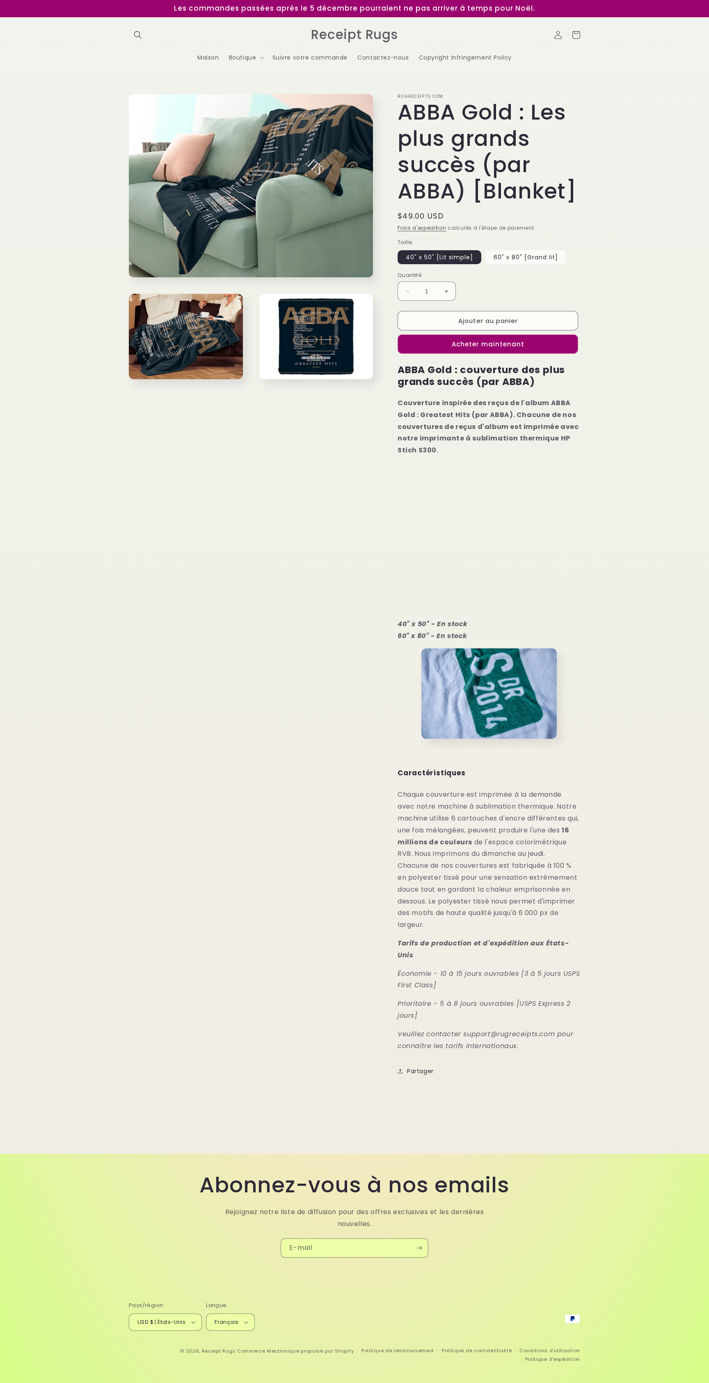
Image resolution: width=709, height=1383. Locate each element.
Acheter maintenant (488, 344)
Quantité (410, 275)
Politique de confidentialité (477, 1350)
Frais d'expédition (422, 227)
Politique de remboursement (397, 1350)
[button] (138, 35)
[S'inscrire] (419, 1248)
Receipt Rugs (219, 1351)
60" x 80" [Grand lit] (526, 257)
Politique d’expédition (552, 1359)
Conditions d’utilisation (549, 1350)
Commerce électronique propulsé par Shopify (295, 1351)
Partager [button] (420, 1071)
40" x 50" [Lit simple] (439, 257)
